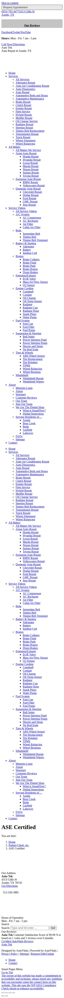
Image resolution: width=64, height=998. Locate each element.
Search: (5, 927)
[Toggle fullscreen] (10, 992)
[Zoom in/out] (13, 992)
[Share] (6, 992)
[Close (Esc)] (2, 992)
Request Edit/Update (42, 953)
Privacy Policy (9, 953)
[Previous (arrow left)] (2, 995)
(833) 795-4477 (10, 11)
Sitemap (24, 953)
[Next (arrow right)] (6, 995)
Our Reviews (32, 25)
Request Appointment (15, 7)
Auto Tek (6, 944)
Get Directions (9, 885)
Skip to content (9, 2)
